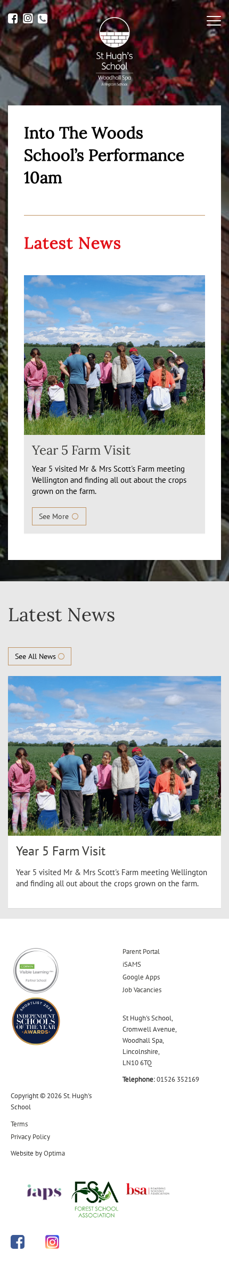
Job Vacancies (141, 989)
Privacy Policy (30, 1136)
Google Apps (141, 977)
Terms (19, 1123)
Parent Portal (141, 951)
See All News (36, 656)
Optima (54, 1153)
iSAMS (131, 964)
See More (55, 516)
